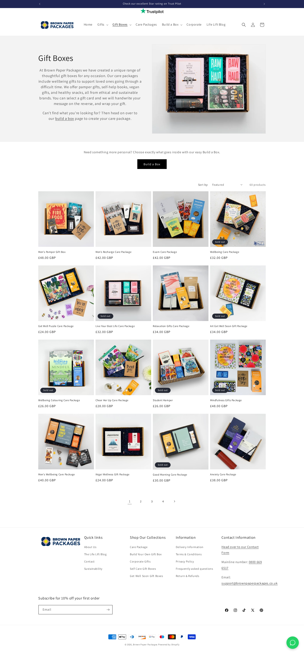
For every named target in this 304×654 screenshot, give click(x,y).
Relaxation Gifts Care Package (171, 326)
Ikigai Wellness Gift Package (112, 474)
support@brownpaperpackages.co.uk (249, 583)
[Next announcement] (264, 4)
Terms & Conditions (189, 554)
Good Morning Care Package (170, 474)
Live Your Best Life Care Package (115, 326)
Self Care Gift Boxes (143, 569)
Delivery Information (189, 547)
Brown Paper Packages (145, 644)
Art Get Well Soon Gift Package (228, 326)
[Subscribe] (108, 610)
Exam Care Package (165, 252)
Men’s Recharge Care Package (113, 252)
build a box (64, 118)
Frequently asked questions (194, 569)
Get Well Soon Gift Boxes (146, 576)
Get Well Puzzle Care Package (56, 326)
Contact (89, 561)
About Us (90, 547)
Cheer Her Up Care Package (112, 400)
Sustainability (93, 569)
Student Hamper (163, 400)
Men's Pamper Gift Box (52, 252)
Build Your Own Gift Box (146, 554)
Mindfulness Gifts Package (226, 400)
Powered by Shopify (169, 644)
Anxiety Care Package (223, 474)
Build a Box (152, 164)
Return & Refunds (187, 576)
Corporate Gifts (140, 561)
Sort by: (203, 185)
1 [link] (129, 501)
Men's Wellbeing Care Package (56, 474)
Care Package (138, 547)
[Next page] (174, 501)
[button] (102, 24)
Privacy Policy (185, 561)
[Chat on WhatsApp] (292, 642)
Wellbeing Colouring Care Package (59, 400)
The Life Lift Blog (95, 554)
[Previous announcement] (39, 4)
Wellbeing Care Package (224, 252)
